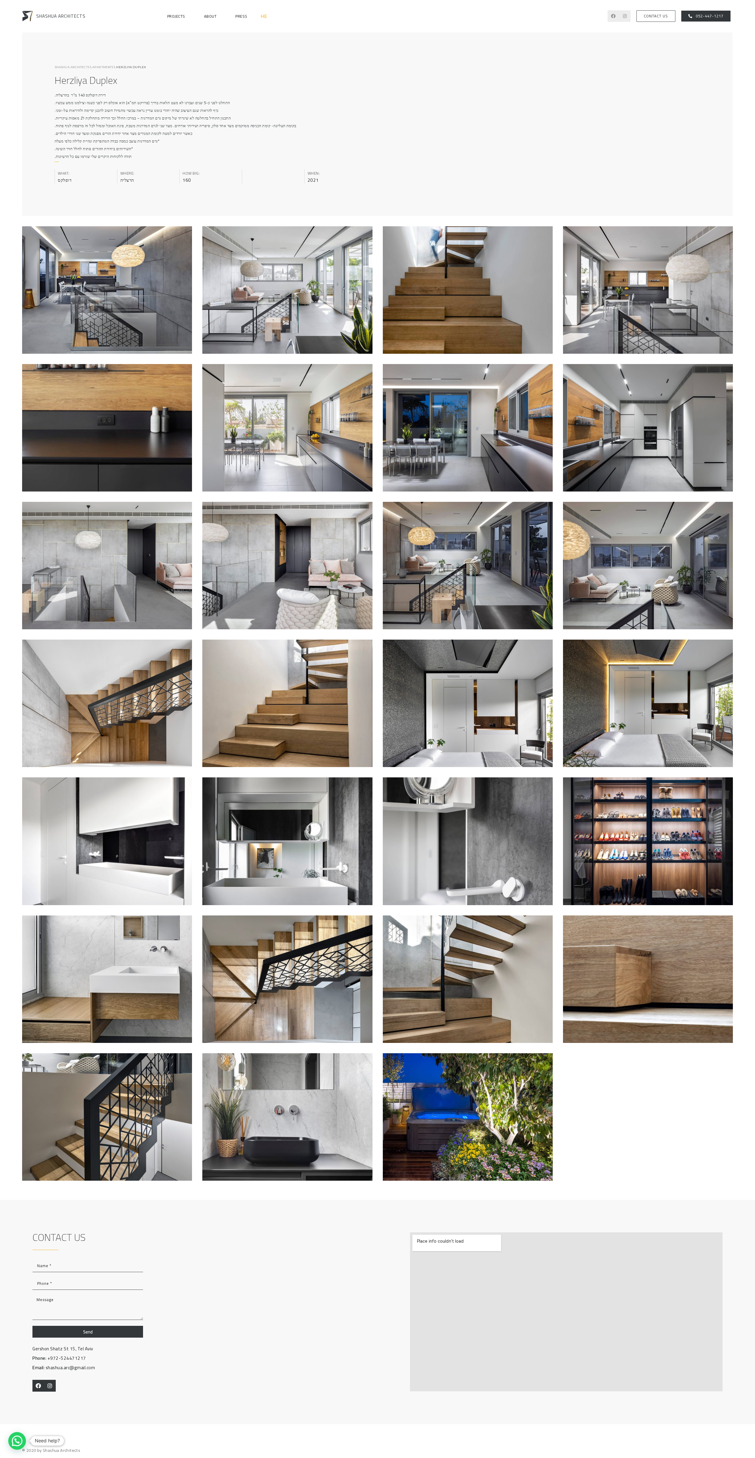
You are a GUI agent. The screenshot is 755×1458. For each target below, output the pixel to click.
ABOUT (210, 16)
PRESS (241, 16)
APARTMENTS (102, 67)
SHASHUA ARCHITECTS (61, 16)
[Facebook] (613, 16)
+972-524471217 (59, 1358)
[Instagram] (625, 16)
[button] (655, 16)
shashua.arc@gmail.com (63, 1367)
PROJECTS (176, 16)
